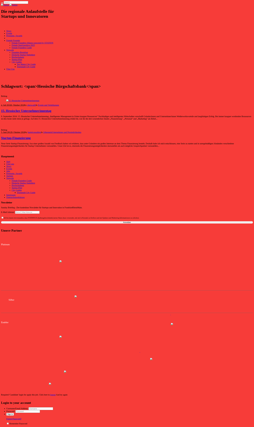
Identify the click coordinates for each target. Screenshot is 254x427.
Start (8, 161)
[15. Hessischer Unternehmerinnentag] (22, 100)
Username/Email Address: (17, 408)
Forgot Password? (13, 419)
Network (10, 178)
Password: (10, 411)
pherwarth (31, 105)
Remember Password (18, 423)
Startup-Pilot (17, 188)
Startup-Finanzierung (16, 138)
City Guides (17, 190)
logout (53, 395)
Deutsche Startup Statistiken (23, 183)
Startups (9, 176)
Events (9, 169)
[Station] (9, 5)
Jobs (8, 171)
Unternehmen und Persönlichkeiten (66, 132)
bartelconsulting (34, 132)
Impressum (10, 195)
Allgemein (47, 132)
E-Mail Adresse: (8, 212)
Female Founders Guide (22, 181)
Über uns (10, 164)
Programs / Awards (14, 173)
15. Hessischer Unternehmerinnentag (26, 110)
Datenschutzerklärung (15, 197)
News (8, 166)
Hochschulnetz (18, 185)
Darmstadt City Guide (26, 192)
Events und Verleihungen (48, 105)
